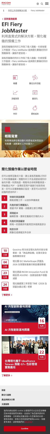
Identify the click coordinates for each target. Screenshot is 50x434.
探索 (3, 390)
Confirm (24, 428)
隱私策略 (28, 422)
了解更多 (6, 294)
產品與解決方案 (8, 399)
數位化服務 (6, 395)
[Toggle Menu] (46, 3)
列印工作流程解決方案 (17, 10)
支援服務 (5, 404)
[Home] (6, 3)
